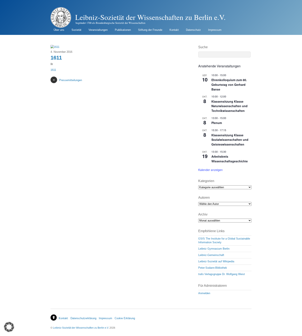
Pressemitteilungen (67, 80)
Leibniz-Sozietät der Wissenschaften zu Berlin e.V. (81, 327)
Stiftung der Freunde (150, 29)
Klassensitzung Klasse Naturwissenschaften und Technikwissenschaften (229, 106)
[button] (9, 327)
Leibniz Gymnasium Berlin (213, 248)
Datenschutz (193, 29)
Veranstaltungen (98, 29)
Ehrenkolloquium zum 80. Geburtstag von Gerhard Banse (229, 84)
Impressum (214, 29)
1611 (56, 58)
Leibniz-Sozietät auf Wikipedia (216, 261)
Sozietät (76, 29)
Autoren (204, 197)
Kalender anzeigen (210, 170)
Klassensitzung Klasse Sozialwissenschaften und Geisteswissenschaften (229, 139)
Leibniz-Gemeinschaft (211, 255)
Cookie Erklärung (125, 318)
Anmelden (204, 293)
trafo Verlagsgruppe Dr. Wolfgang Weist (221, 274)
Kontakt (174, 29)
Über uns (59, 29)
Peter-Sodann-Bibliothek (212, 267)
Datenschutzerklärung (83, 318)
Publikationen (123, 29)
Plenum (216, 123)
